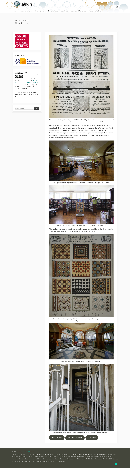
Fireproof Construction (75, 437)
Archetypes (64, 11)
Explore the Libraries (26, 11)
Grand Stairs (92, 437)
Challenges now (40, 11)
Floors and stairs (56, 437)
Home (15, 11)
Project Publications (95, 11)
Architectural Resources (78, 11)
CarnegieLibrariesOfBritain (25, 452)
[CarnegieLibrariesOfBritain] (23, 4)
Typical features (53, 11)
